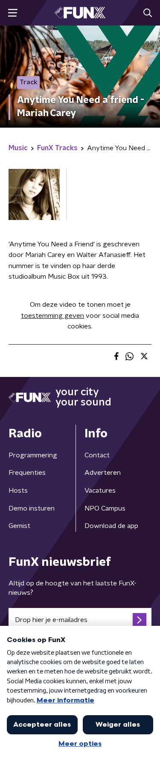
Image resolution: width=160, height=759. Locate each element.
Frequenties (27, 472)
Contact (97, 455)
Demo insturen (32, 508)
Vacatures (100, 490)
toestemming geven (52, 315)
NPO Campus (104, 508)
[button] (12, 13)
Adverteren (102, 472)
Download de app (111, 525)
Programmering (33, 455)
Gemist (19, 525)
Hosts (18, 490)
